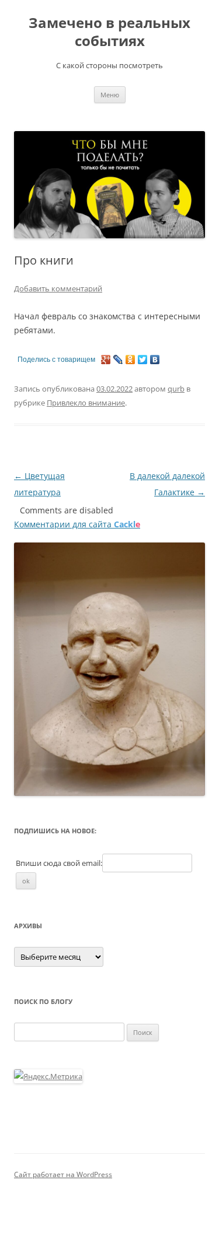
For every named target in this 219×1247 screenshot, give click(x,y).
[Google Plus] (106, 359)
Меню (109, 94)
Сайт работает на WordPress (63, 1174)
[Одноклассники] (130, 359)
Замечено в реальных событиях (109, 32)
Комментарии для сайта (77, 524)
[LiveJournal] (118, 359)
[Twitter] (143, 359)
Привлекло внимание (86, 402)
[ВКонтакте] (155, 359)
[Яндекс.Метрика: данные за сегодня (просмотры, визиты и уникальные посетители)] (48, 1076)
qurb (176, 388)
